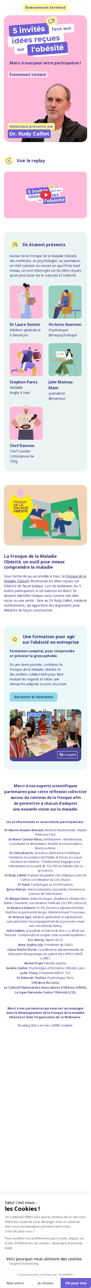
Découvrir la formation (33, 697)
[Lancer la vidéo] (45, 194)
